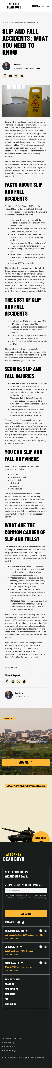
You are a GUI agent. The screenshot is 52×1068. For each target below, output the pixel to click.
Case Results (11, 989)
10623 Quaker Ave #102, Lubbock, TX (21, 951)
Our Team (27, 648)
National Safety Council (18, 206)
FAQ (6, 999)
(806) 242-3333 (38, 5)
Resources (10, 994)
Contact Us (25, 657)
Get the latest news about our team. (23, 884)
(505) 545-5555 (11, 938)
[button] (10, 76)
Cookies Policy (8, 1046)
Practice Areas (12, 979)
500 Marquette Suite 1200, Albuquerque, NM (24, 935)
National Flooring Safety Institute (19, 209)
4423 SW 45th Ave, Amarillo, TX (18, 967)
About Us (9, 984)
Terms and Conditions (11, 1038)
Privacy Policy (8, 1042)
